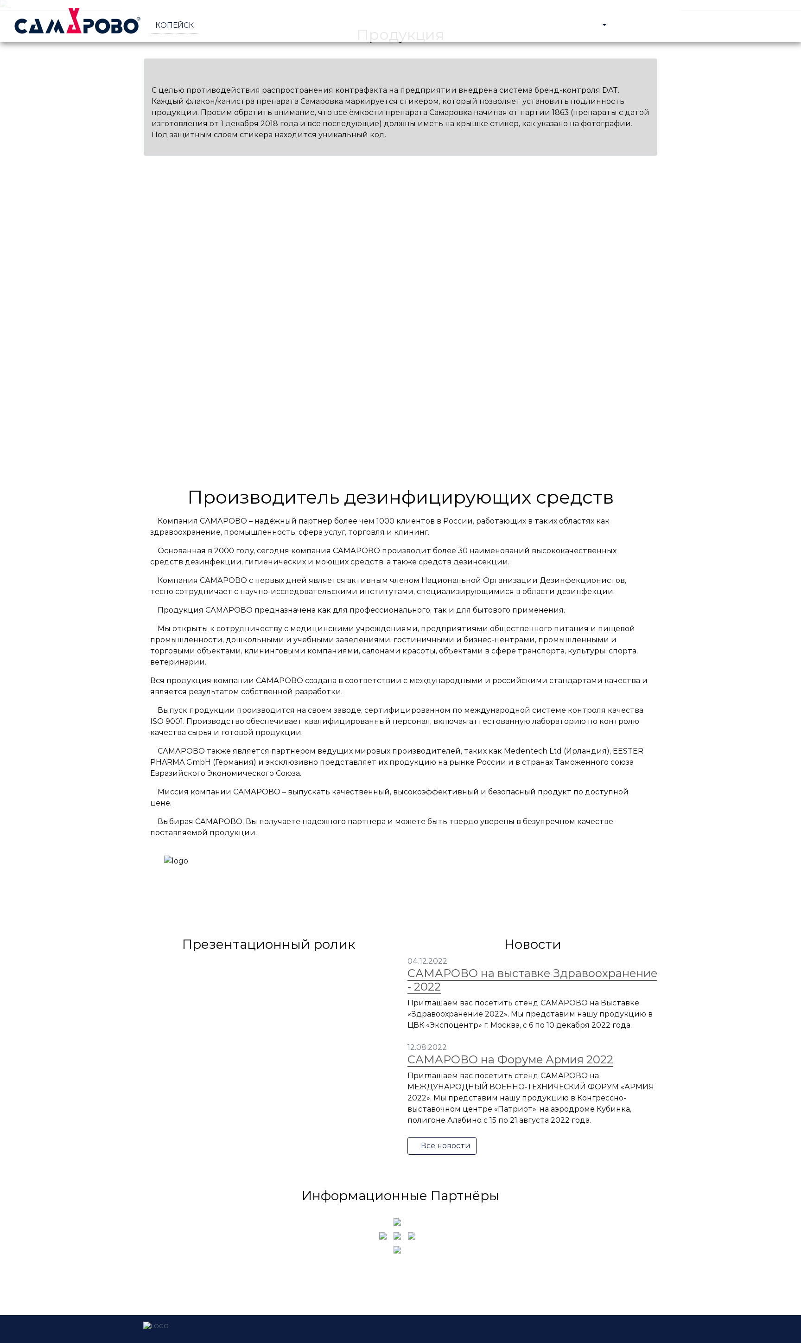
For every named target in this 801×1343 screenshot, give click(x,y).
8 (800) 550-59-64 (236, 25)
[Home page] (78, 21)
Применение (700, 25)
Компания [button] (577, 25)
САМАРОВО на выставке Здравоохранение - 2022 (532, 979)
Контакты (759, 25)
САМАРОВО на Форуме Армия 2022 (510, 1059)
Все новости (444, 1145)
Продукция (640, 25)
